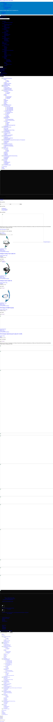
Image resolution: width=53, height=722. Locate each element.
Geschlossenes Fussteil (8, 24)
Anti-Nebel (8, 59)
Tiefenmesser (6, 689)
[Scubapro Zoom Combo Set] (6, 274)
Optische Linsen (9, 64)
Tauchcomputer (6, 141)
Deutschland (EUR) (7, 7)
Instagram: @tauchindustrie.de (8, 599)
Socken (7, 30)
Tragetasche (6, 699)
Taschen (3, 45)
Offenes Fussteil (6, 25)
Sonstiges (5, 63)
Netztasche (6, 154)
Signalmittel (6, 100)
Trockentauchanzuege (7, 111)
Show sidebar (2, 232)
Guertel (5, 101)
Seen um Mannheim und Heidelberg (8, 608)
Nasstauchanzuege (7, 106)
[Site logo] (4, 17)
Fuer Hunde (4, 26)
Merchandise (4, 32)
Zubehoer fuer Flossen (7, 89)
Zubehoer (5, 65)
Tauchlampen (6, 91)
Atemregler (4, 21)
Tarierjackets (4, 43)
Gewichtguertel (6, 44)
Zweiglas (5, 55)
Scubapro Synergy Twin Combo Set (7, 253)
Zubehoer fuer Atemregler (8, 22)
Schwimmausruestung (5, 38)
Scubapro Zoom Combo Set (6, 280)
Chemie (5, 58)
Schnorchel (4, 36)
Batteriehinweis (4, 621)
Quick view (2, 249)
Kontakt (3, 619)
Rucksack (5, 47)
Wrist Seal (5, 102)
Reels (5, 99)
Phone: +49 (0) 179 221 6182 (9, 597)
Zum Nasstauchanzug (9, 119)
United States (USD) (7, 6)
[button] (3, 329)
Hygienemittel (8, 60)
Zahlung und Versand (5, 618)
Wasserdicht (6, 695)
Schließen (1, 200)
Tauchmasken (4, 51)
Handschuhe (6, 118)
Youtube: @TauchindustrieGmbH (7, 601)
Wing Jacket (6, 129)
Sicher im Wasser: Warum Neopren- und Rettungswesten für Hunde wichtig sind (15, 612)
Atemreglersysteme (7, 133)
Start (1, 229)
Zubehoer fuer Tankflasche (8, 686)
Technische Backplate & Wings (8, 679)
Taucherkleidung (7, 117)
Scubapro (1, 256)
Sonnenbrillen (6, 35)
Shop (5, 37)
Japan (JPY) (6, 8)
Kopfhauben (6, 31)
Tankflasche (6, 137)
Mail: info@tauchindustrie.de (10, 598)
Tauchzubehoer (4, 56)
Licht (5, 146)
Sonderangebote (4, 42)
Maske (5, 54)
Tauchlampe (8, 92)
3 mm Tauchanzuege (9, 107)
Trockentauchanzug (9, 112)
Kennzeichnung (8, 61)
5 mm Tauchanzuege (9, 108)
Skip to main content (9, 0)
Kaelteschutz (4, 28)
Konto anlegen (2, 721)
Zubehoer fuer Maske (7, 83)
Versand (3, 314)
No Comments (9, 613)
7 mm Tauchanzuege (9, 109)
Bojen (5, 57)
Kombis (5, 53)
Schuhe (7, 124)
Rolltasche (6, 152)
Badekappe (6, 39)
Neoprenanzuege (7, 27)
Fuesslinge (6, 29)
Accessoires (6, 33)
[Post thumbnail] (3, 607)
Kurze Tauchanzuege (9, 110)
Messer (5, 62)
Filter (20, 204)
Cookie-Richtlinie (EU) (6, 617)
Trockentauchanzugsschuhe (10, 125)
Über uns (3, 620)
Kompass (5, 142)
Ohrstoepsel (6, 40)
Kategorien (2, 199)
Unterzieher (8, 113)
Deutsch (5, 3)
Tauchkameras (4, 49)
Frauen (7, 115)
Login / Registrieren (5, 714)
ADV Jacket (6, 128)
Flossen (3, 23)
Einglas (5, 52)
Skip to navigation (3, 0)
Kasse (3, 626)
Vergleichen (4, 627)
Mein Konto (4, 625)
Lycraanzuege (6, 114)
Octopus (5, 682)
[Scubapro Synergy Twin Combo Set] (6, 247)
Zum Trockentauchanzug (10, 120)
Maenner (7, 116)
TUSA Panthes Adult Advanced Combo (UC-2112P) (11, 333)
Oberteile (5, 161)
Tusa (1, 336)
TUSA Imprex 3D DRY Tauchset (7, 307)
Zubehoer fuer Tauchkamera (8, 50)
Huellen (5, 46)
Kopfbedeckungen (7, 34)
